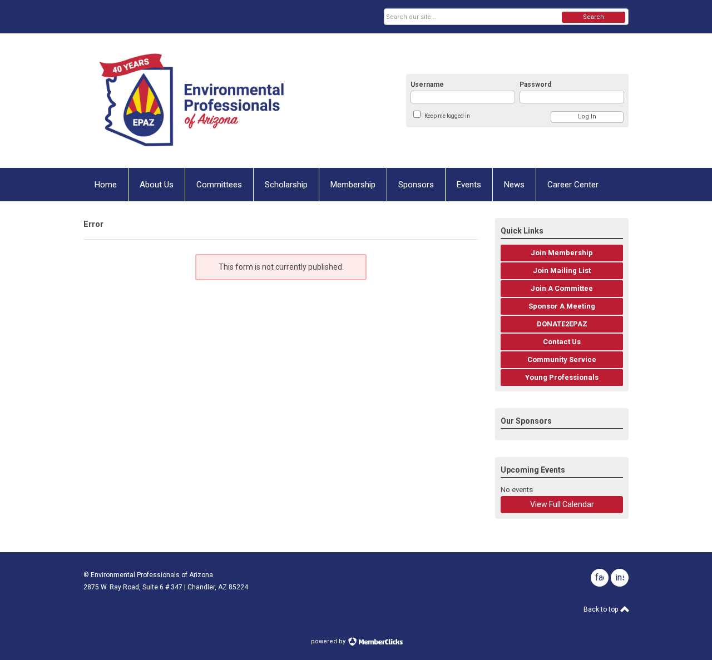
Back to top (602, 609)
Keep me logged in (447, 116)
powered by (329, 641)
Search (593, 17)
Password (535, 84)
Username (427, 84)
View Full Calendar (562, 504)
